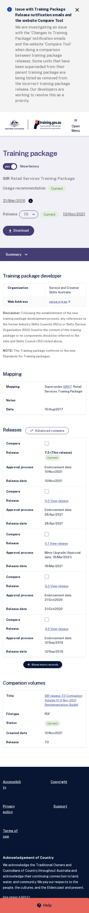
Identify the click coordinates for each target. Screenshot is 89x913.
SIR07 (67, 386)
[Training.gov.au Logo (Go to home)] (44, 124)
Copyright (59, 782)
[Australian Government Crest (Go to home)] (15, 124)
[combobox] (28, 214)
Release (10, 214)
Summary (17, 254)
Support (60, 806)
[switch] (10, 166)
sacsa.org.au (60, 301)
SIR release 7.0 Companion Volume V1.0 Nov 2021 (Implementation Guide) (63, 700)
